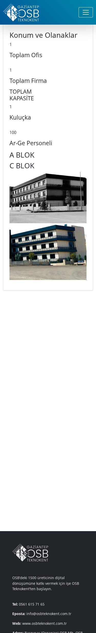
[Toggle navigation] (86, 12)
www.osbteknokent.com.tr (44, 623)
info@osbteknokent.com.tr (48, 613)
